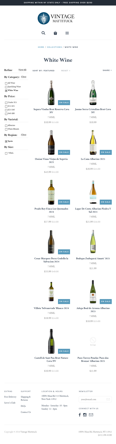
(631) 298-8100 (105, 435)
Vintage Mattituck (29, 432)
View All (22, 70)
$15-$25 (11, 106)
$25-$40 (11, 110)
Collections (54, 47)
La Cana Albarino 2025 (93, 159)
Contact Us (26, 412)
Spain (10, 141)
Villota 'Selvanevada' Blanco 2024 (51, 308)
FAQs (23, 406)
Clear (23, 77)
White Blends (13, 129)
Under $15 (12, 103)
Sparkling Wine (14, 87)
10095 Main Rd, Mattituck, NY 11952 (95, 432)
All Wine (11, 83)
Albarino (11, 126)
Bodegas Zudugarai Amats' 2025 (93, 259)
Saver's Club (9, 403)
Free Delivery (10, 397)
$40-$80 (11, 114)
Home (41, 47)
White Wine (12, 91)
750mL (10, 153)
